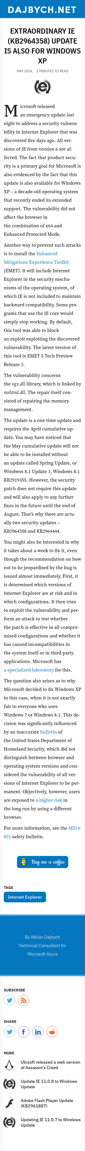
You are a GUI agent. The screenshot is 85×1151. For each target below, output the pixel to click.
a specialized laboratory (29, 670)
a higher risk (49, 800)
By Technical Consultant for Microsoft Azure (42, 945)
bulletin (48, 732)
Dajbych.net (42, 9)
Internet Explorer (25, 897)
